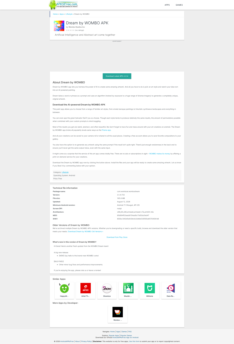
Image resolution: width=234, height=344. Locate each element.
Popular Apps (114, 335)
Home (55, 14)
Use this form (134, 341)
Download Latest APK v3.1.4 (117, 76)
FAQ (130, 332)
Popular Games (126, 335)
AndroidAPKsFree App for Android (125, 337)
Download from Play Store (117, 237)
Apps (167, 5)
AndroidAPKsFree (67, 341)
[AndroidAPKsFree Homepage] (63, 4)
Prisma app (106, 130)
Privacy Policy (86, 341)
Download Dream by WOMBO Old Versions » (85, 231)
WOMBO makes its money (159, 154)
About (77, 341)
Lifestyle (69, 14)
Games (179, 5)
